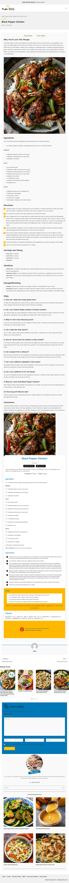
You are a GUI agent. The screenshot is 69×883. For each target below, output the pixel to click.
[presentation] (18, 812)
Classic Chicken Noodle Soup (11, 864)
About (3, 876)
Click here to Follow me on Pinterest (33, 630)
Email (27, 740)
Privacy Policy (43, 876)
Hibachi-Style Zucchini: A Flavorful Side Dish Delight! (16, 828)
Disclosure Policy (16, 876)
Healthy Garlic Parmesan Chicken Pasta (45, 864)
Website (48, 740)
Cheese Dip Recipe (7, 660)
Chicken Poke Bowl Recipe (25, 691)
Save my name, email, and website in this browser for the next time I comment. (24, 744)
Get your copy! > (33, 2)
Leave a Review (41, 35)
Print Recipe (30, 466)
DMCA (24, 876)
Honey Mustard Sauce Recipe (43, 828)
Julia (4, 25)
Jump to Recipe (28, 35)
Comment (8, 719)
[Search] (63, 787)
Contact (9, 876)
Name (7, 740)
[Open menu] (66, 8)
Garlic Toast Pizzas (62, 660)
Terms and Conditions (32, 876)
